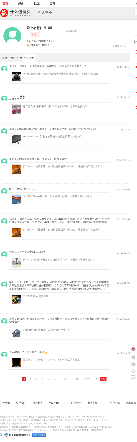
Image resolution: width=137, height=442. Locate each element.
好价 (21, 3)
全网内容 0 (16, 57)
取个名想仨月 (36, 28)
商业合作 (76, 402)
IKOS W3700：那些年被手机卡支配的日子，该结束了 (53, 136)
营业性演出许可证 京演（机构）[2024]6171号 (22, 420)
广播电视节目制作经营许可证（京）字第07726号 (23, 423)
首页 (5, 3)
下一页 (74, 378)
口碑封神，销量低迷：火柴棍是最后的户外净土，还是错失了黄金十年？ (63, 166)
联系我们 (21, 402)
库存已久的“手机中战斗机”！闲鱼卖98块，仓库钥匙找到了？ (56, 106)
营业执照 (104, 420)
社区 (37, 3)
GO (103, 378)
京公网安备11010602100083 (14, 416)
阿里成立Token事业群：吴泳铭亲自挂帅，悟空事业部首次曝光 (57, 196)
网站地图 (54, 402)
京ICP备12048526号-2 (93, 416)
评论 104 (29, 57)
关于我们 (5, 402)
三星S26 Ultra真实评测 (36, 296)
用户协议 (115, 402)
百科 (52, 3)
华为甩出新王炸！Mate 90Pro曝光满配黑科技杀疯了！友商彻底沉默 (61, 73)
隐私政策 (131, 402)
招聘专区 (37, 402)
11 (64, 378)
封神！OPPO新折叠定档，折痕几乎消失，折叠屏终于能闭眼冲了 (59, 259)
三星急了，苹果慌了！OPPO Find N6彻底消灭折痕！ (52, 359)
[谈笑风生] (71, 31)
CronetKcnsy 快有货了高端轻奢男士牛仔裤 (47, 329)
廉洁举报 (92, 402)
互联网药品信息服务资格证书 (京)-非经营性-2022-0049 (71, 420)
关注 (35, 34)
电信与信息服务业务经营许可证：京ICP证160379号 (55, 416)
